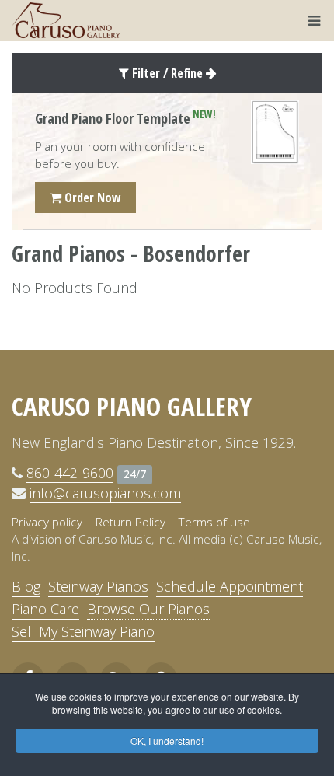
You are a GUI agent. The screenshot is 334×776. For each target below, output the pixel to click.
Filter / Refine (167, 73)
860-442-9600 (69, 472)
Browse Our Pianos (148, 608)
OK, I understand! (167, 740)
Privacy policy (47, 522)
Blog (26, 586)
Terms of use (214, 522)
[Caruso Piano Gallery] (66, 20)
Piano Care (45, 608)
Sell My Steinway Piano (83, 631)
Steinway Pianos (98, 586)
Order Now (91, 197)
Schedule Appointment (229, 586)
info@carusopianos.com (105, 493)
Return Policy (130, 522)
